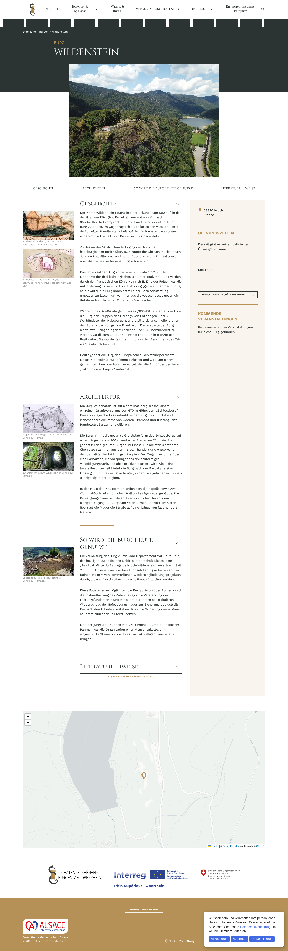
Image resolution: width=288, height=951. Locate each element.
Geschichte (43, 188)
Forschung (198, 9)
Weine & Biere (117, 8)
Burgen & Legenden (80, 8)
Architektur (93, 188)
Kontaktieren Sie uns (144, 909)
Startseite (29, 31)
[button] (143, 776)
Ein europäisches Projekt (240, 8)
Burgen (51, 9)
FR (263, 9)
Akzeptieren (219, 938)
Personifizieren (262, 938)
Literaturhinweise (238, 188)
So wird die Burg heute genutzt (163, 188)
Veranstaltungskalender (157, 9)
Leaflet (215, 846)
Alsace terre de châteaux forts (129, 676)
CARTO (260, 846)
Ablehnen (239, 938)
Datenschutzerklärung (255, 927)
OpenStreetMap (231, 846)
